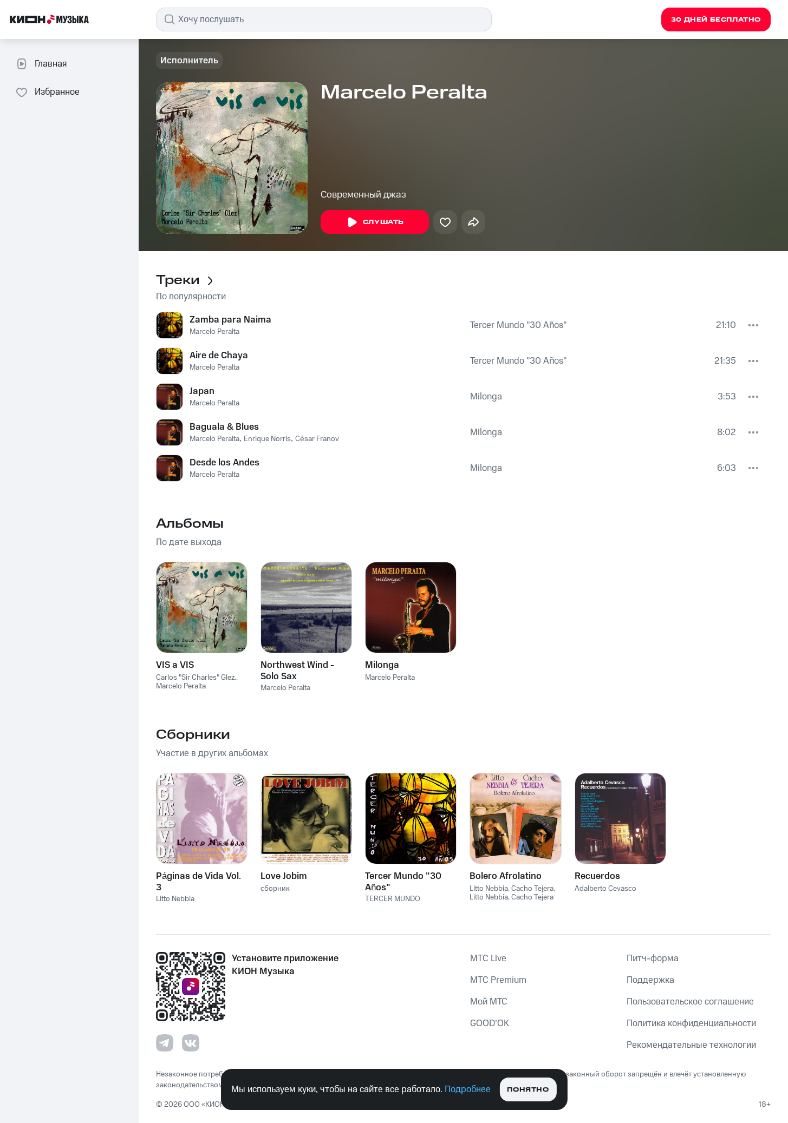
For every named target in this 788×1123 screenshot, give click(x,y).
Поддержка (650, 980)
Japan (202, 391)
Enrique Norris (267, 439)
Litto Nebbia (175, 899)
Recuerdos (597, 876)
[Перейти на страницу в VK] (190, 1043)
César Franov (317, 439)
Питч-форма (653, 958)
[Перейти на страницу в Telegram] (164, 1043)
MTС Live (488, 958)
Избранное (57, 92)
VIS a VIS (175, 665)
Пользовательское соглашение (690, 1001)
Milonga (486, 396)
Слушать (383, 222)
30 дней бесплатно (716, 19)
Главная (51, 63)
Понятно (528, 1089)
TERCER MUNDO (392, 899)
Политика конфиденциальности (691, 1023)
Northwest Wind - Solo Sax (297, 670)
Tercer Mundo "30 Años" (518, 325)
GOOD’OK (489, 1023)
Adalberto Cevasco (605, 888)
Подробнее (468, 1089)
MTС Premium (498, 980)
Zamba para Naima (230, 319)
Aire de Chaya (219, 355)
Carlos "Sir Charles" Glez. (196, 677)
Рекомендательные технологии (691, 1045)
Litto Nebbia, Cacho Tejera (511, 897)
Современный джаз (363, 194)
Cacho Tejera (532, 888)
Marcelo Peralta (214, 331)
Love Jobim (284, 876)
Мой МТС (488, 1001)
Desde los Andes (224, 462)
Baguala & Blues (224, 427)
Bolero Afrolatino (506, 876)
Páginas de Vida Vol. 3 (198, 881)
